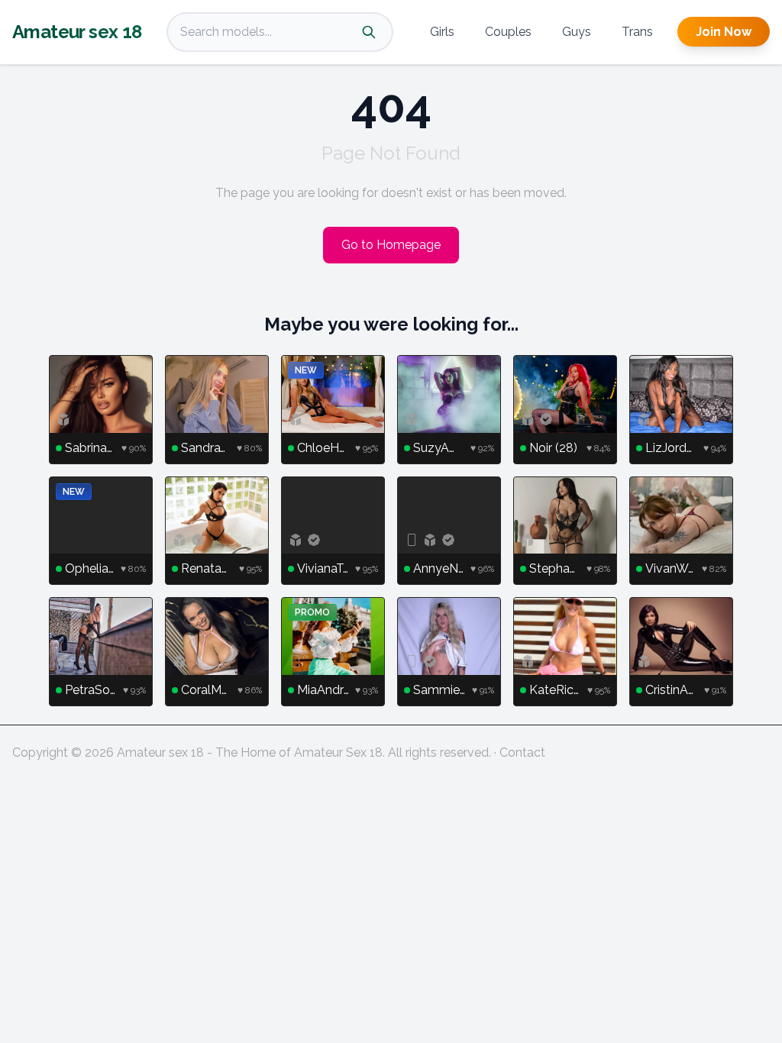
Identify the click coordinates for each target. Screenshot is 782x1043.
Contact (522, 752)
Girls (442, 31)
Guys (576, 31)
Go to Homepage (391, 244)
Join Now (723, 31)
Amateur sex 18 (77, 32)
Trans (637, 31)
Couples (508, 31)
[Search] (369, 32)
